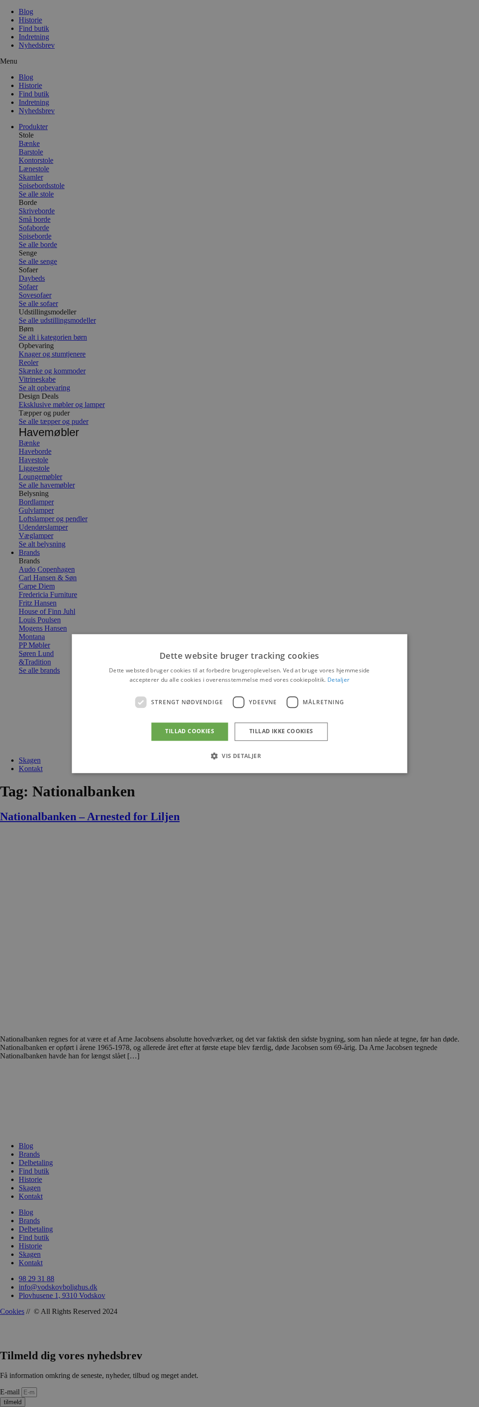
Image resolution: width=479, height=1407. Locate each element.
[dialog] (239, 703)
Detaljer (338, 680)
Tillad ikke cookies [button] (281, 732)
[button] (239, 755)
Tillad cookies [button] (189, 732)
